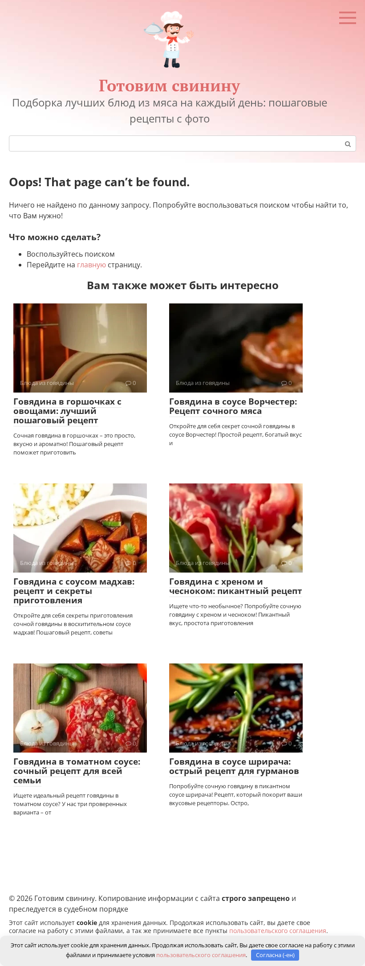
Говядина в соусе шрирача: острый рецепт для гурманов (234, 766)
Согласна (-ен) (275, 955)
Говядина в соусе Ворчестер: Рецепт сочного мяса (233, 406)
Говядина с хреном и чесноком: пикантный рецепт (235, 586)
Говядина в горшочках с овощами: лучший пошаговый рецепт (67, 411)
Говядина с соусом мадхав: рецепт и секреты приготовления (73, 591)
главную (91, 265)
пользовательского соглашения (277, 930)
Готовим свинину (169, 85)
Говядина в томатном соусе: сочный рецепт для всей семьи (76, 771)
